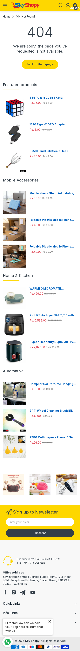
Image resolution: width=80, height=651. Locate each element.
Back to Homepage (40, 64)
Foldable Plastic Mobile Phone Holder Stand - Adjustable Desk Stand (51, 220)
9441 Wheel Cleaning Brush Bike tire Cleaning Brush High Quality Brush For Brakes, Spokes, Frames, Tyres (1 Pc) (52, 411)
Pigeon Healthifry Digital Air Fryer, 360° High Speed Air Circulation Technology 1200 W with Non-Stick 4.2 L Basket (53, 342)
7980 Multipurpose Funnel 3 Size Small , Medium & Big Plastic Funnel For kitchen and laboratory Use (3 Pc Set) (53, 437)
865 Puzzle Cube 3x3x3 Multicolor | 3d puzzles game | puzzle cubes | (50, 98)
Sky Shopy (32, 640)
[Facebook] (5, 593)
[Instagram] (13, 593)
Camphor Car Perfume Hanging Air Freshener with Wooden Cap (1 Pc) (53, 384)
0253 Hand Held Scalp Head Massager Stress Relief (49, 151)
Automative (13, 371)
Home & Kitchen (18, 275)
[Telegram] (23, 592)
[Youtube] (33, 592)
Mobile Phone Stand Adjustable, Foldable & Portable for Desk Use (52, 193)
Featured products (20, 84)
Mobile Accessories (21, 180)
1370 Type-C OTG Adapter (48, 124)
